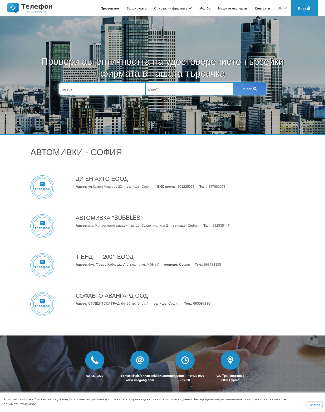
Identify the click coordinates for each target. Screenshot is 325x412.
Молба (205, 8)
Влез (302, 8)
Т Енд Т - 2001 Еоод (104, 256)
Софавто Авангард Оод (112, 295)
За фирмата (137, 8)
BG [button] (281, 8)
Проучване (110, 8)
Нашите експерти (232, 8)
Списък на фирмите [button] (171, 8)
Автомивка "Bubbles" (109, 217)
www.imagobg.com (140, 380)
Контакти (262, 8)
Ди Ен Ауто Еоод (102, 178)
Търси (247, 88)
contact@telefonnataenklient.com (145, 376)
